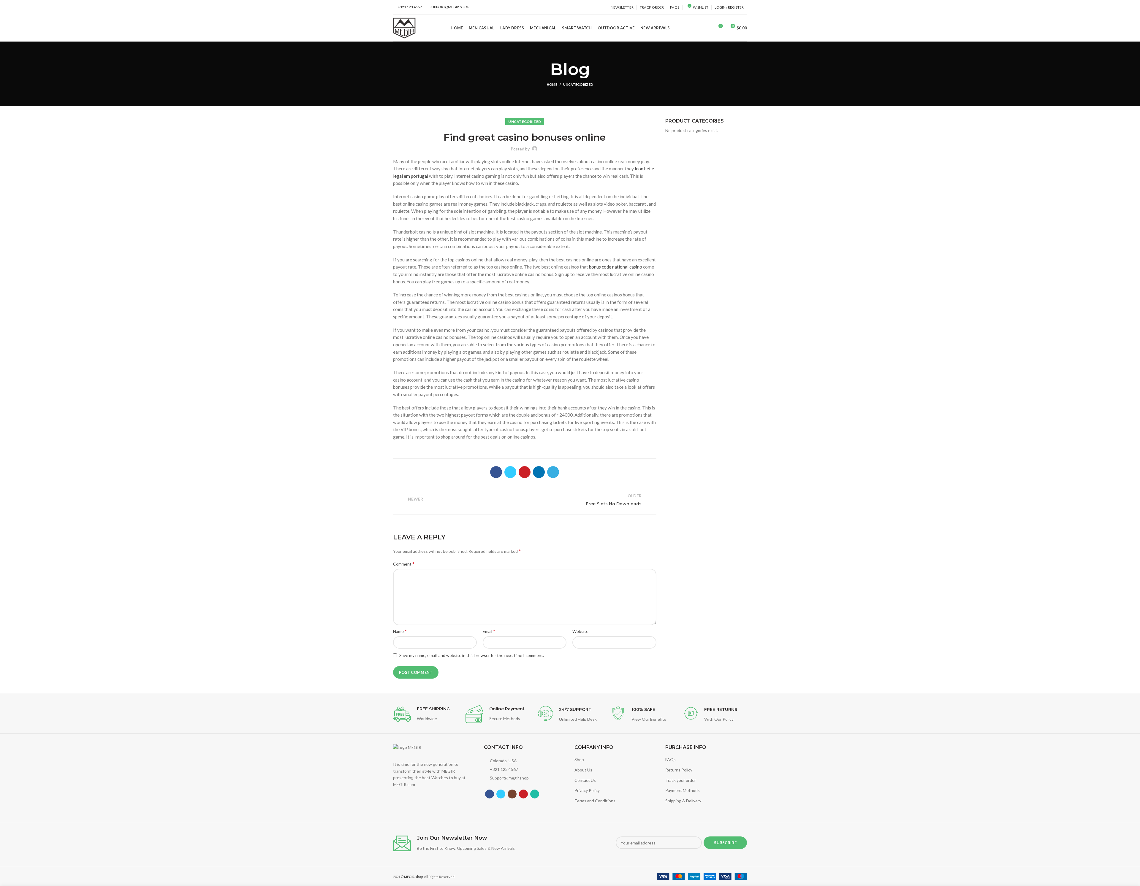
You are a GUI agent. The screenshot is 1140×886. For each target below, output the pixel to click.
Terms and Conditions (594, 800)
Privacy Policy (587, 790)
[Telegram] (553, 472)
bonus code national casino (615, 266)
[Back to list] (524, 500)
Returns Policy (678, 769)
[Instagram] (512, 794)
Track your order (680, 780)
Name (400, 631)
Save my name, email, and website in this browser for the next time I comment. (471, 655)
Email (489, 631)
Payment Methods (682, 790)
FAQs (670, 759)
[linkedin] (539, 472)
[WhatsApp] (534, 794)
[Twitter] (510, 472)
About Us (583, 769)
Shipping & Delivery (683, 800)
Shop (579, 759)
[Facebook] (496, 472)
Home (552, 84)
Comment (403, 563)
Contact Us (585, 780)
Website (580, 631)
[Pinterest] (525, 472)
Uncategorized (578, 84)
